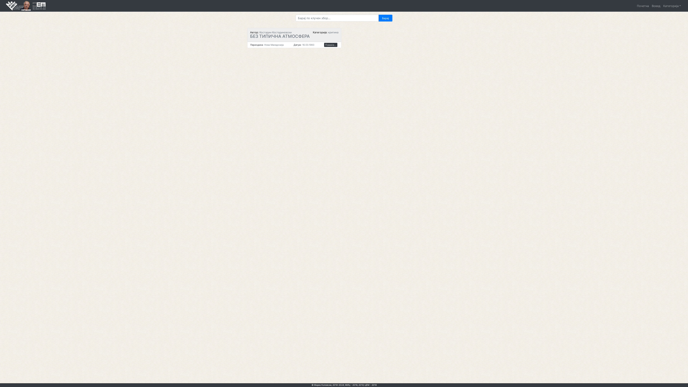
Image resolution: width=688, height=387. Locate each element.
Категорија (671, 6)
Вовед (656, 6)
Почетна (643, 6)
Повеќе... (330, 44)
